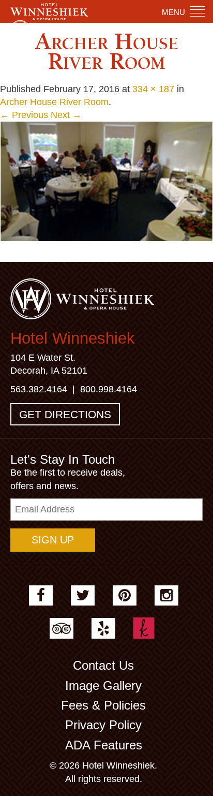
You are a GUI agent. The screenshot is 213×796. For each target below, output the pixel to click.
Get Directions (65, 414)
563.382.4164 (38, 389)
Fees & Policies (103, 705)
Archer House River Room (54, 102)
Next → (66, 115)
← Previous (24, 115)
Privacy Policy (103, 725)
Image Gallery (103, 685)
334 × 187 (153, 89)
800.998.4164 (108, 389)
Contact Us (103, 665)
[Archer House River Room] (106, 180)
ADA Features (103, 745)
